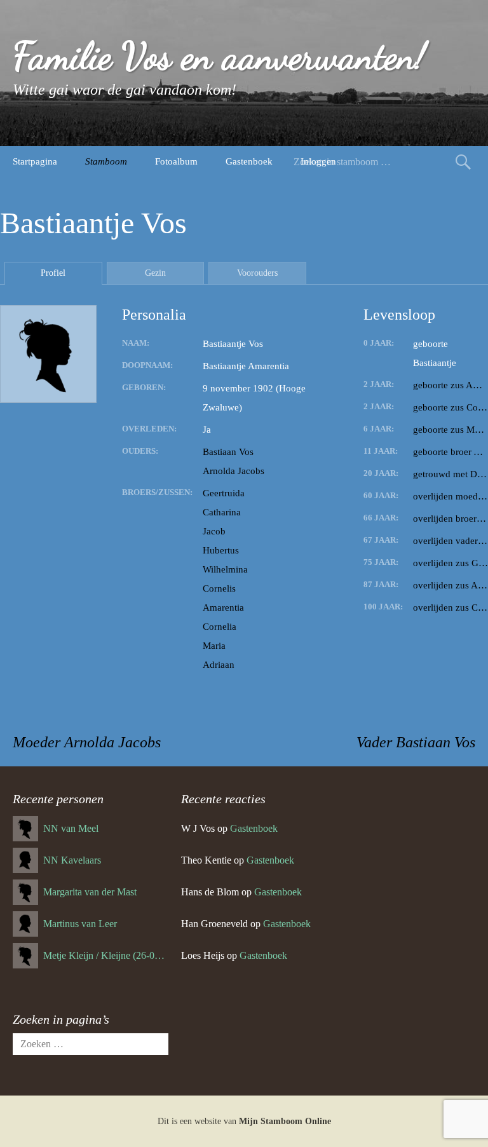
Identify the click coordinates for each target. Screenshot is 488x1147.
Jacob (214, 531)
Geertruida (224, 493)
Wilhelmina (225, 569)
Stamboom (106, 161)
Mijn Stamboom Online (285, 1121)
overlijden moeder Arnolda (450, 496)
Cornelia (219, 626)
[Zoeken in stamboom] (463, 162)
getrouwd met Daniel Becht (450, 474)
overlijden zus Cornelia (450, 607)
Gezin (155, 273)
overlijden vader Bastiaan (450, 541)
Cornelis (219, 588)
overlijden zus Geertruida (450, 563)
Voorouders (257, 273)
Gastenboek (249, 161)
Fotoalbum (176, 161)
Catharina (222, 512)
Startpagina (35, 161)
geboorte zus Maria (450, 429)
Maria (214, 646)
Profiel (53, 273)
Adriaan (218, 665)
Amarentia (223, 607)
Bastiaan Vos (228, 452)
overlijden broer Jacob (450, 518)
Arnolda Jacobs (233, 471)
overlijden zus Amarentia (450, 585)
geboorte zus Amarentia (450, 385)
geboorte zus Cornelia (450, 407)
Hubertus (221, 550)
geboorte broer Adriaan (450, 452)
